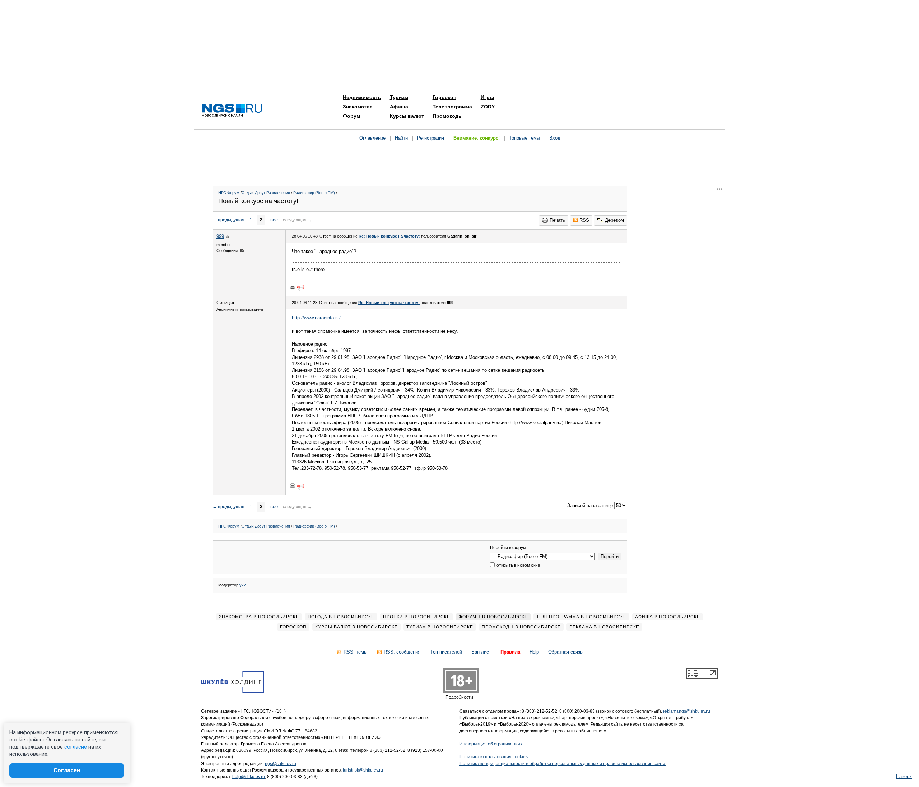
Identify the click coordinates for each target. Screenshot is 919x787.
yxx (242, 585)
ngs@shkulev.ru (280, 763)
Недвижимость (362, 97)
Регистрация (430, 138)
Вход (554, 138)
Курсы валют (407, 116)
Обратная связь (565, 652)
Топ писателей (446, 652)
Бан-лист (481, 652)
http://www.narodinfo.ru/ (316, 317)
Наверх (904, 776)
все (274, 219)
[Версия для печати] (292, 287)
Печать (557, 220)
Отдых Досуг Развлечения (266, 193)
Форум (351, 116)
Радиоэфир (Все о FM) (314, 193)
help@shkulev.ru (248, 776)
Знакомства (358, 106)
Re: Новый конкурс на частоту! (389, 236)
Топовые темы (524, 138)
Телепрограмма (452, 106)
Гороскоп (444, 97)
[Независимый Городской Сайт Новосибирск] (232, 111)
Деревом (614, 220)
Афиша (399, 106)
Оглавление (372, 138)
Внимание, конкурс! (476, 138)
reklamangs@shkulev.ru (686, 711)
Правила (510, 652)
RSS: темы (355, 652)
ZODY (488, 106)
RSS (584, 220)
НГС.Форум (228, 193)
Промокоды (448, 116)
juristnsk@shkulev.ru (363, 770)
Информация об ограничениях (491, 743)
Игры (487, 97)
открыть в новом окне (517, 565)
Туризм (399, 97)
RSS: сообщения (402, 652)
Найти (401, 138)
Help (534, 652)
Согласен (66, 770)
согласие (75, 747)
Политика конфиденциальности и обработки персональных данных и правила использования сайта (563, 763)
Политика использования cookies (494, 756)
